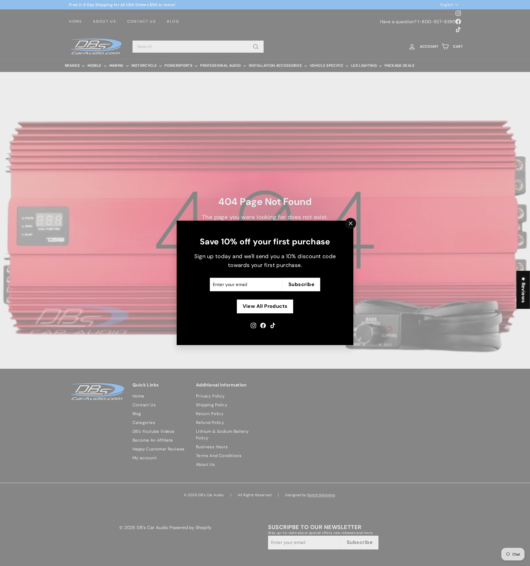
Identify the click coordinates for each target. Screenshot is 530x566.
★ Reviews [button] (523, 290)
